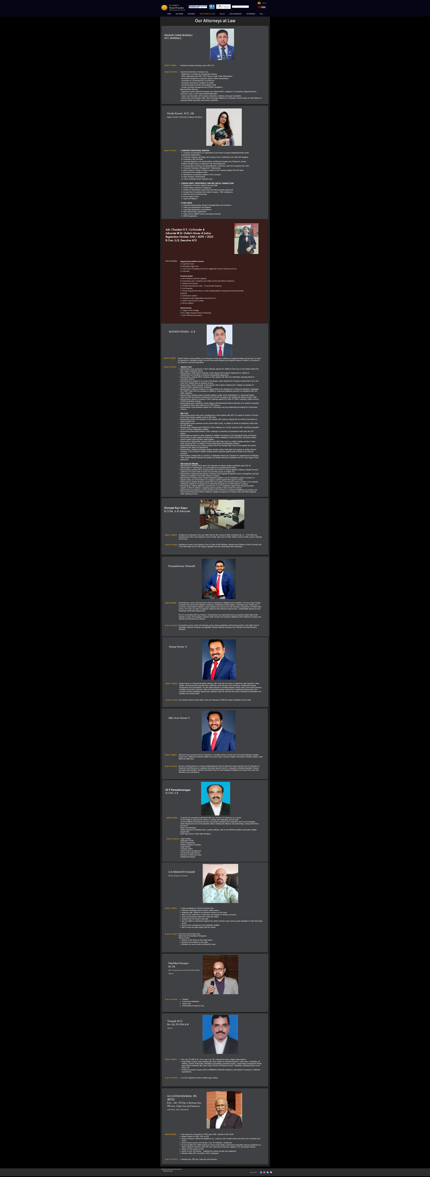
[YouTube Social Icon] (271, 1172)
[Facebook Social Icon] (261, 1172)
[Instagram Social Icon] (264, 1172)
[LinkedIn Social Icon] (268, 1172)
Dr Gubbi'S (174, 5)
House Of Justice (176, 8)
